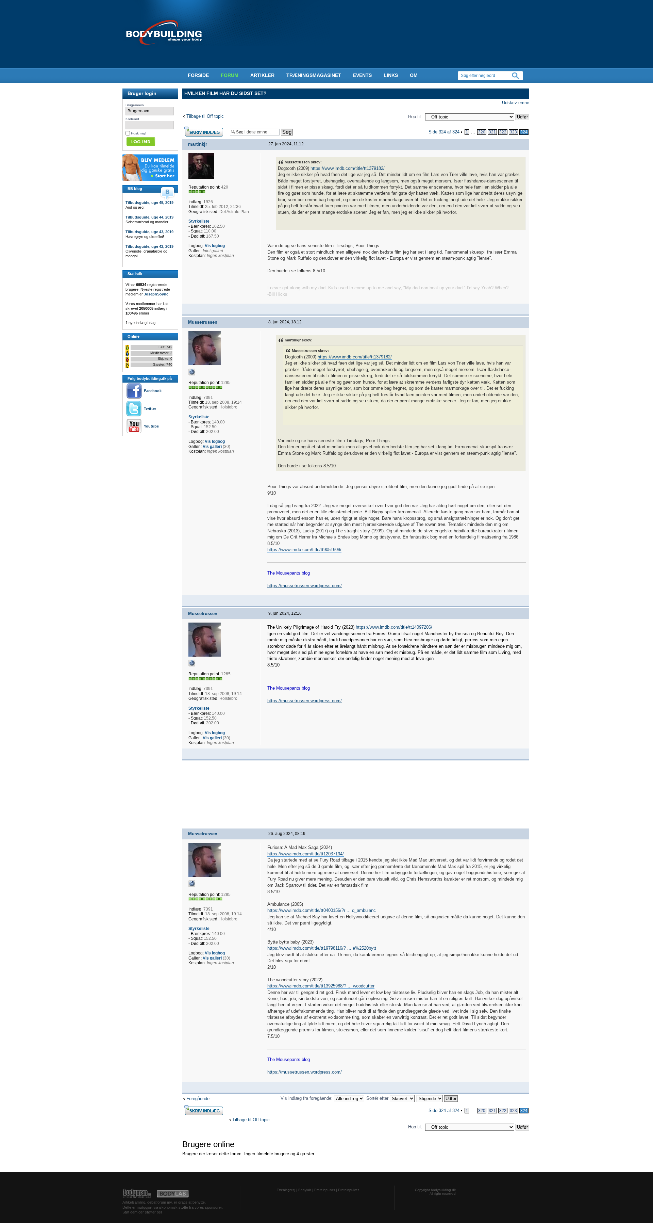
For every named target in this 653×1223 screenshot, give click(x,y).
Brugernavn (134, 105)
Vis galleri (212, 446)
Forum (229, 75)
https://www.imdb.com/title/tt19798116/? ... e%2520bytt (321, 948)
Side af (444, 131)
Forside (198, 75)
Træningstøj (286, 1190)
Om (414, 75)
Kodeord (132, 119)
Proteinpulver (324, 1190)
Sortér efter (378, 1098)
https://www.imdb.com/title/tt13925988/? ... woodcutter (320, 985)
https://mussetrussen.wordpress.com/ (304, 585)
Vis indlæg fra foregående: (307, 1098)
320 (481, 132)
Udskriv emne (515, 102)
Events (362, 75)
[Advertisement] (142, 451)
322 (502, 132)
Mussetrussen (202, 322)
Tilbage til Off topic (205, 116)
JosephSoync (156, 294)
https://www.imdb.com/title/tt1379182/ (348, 168)
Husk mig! (138, 133)
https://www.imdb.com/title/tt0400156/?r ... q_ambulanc (321, 910)
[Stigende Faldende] (437, 1098)
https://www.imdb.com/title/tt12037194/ (305, 853)
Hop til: (415, 116)
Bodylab (304, 1190)
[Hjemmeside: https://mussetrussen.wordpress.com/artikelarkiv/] (191, 372)
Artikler (262, 75)
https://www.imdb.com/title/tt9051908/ (304, 549)
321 (492, 132)
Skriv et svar (194, 128)
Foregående (198, 1098)
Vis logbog (215, 245)
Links (391, 75)
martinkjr (197, 144)
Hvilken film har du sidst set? (225, 93)
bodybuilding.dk (443, 1190)
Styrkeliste (199, 221)
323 (513, 132)
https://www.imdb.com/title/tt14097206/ (394, 627)
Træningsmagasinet (313, 75)
